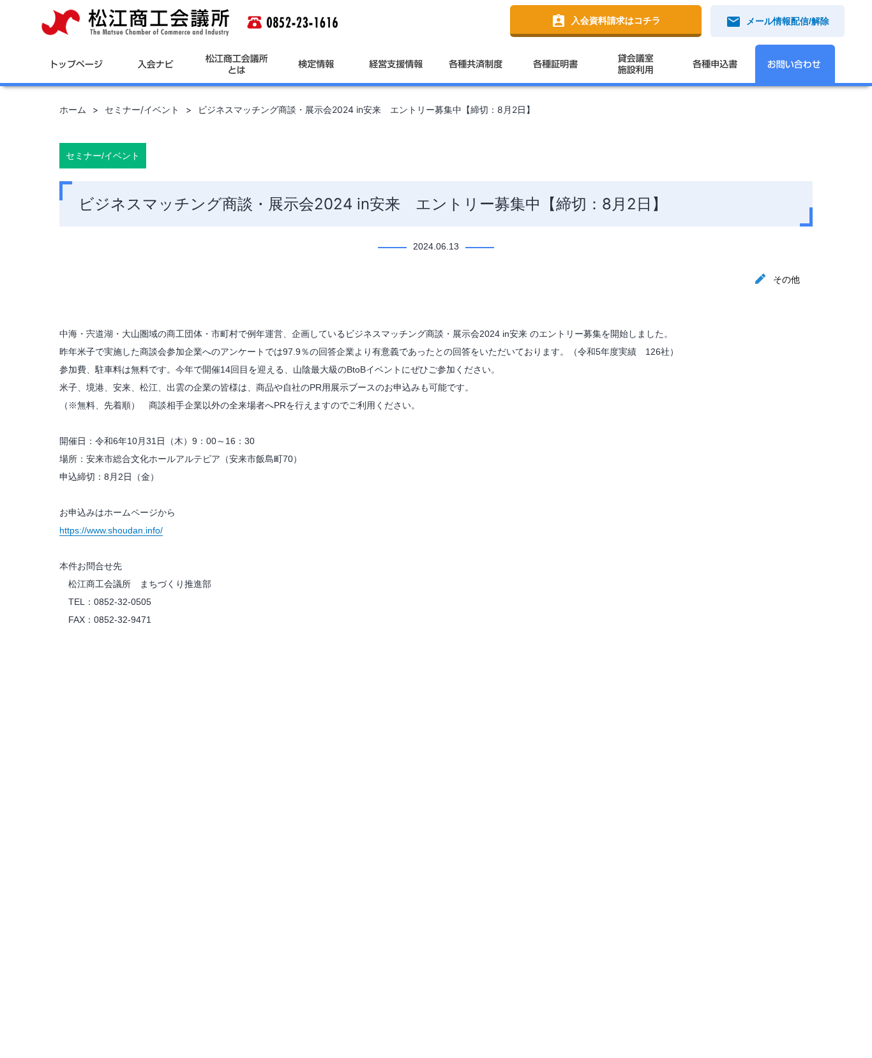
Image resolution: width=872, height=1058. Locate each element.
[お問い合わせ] (795, 64)
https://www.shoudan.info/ (111, 530)
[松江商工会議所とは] (236, 64)
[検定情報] (316, 64)
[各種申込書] (715, 64)
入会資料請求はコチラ (606, 21)
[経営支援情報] (396, 64)
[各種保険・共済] (476, 64)
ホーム (72, 109)
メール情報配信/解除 (777, 21)
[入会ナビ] (157, 64)
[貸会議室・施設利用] (635, 64)
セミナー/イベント (142, 109)
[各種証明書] (556, 64)
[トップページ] (77, 64)
